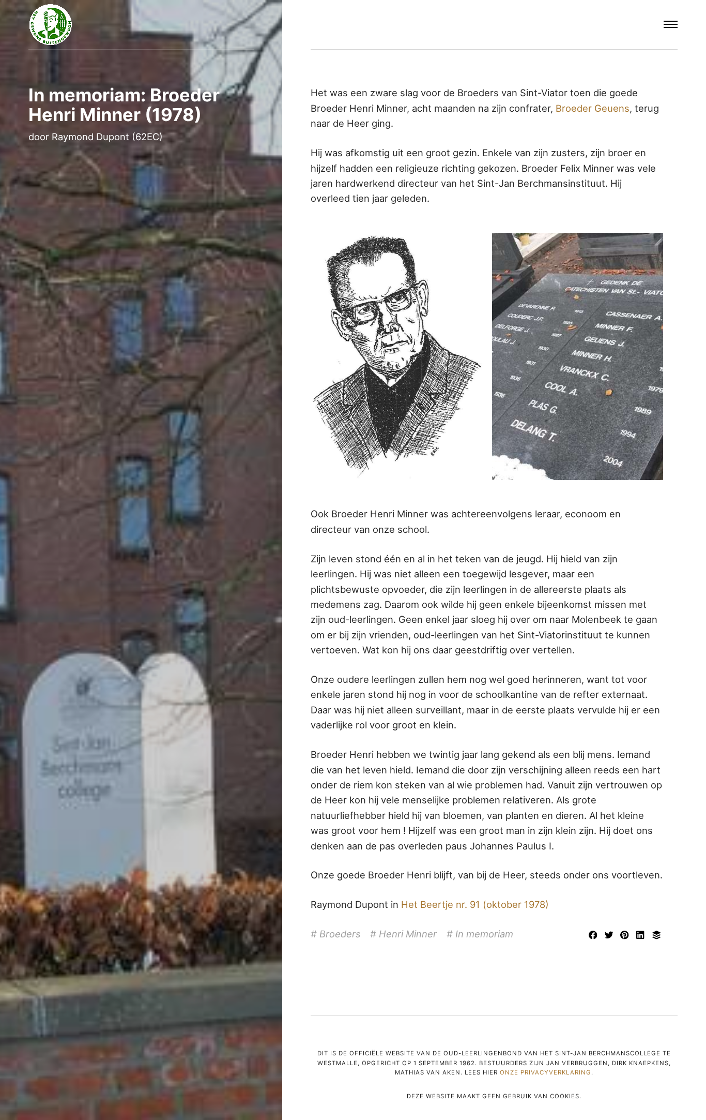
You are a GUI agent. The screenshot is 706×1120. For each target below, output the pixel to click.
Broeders (340, 933)
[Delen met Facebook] (594, 936)
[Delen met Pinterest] (626, 936)
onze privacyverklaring (545, 1072)
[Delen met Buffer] (656, 936)
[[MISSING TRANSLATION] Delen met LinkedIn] (642, 936)
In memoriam (484, 933)
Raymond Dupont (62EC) (107, 136)
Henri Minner (408, 933)
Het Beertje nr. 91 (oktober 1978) (475, 904)
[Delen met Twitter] (610, 936)
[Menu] (671, 25)
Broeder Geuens (593, 108)
